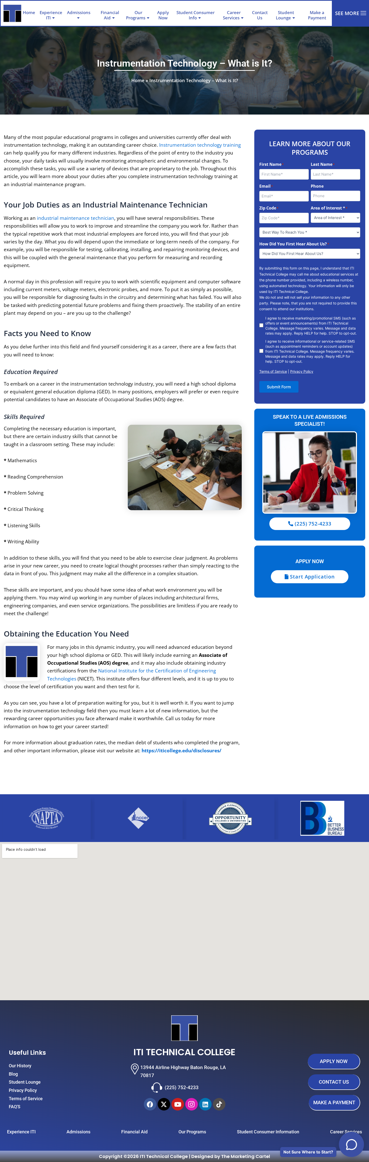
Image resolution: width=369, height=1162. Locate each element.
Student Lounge (285, 15)
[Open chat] (351, 1144)
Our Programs (135, 15)
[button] (92, 13)
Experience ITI (51, 15)
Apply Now (163, 15)
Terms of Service (273, 371)
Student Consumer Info (195, 15)
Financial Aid (110, 15)
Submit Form (279, 386)
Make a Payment (317, 15)
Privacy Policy (301, 371)
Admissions (78, 12)
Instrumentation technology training (200, 145)
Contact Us (260, 15)
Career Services (232, 15)
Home (29, 12)
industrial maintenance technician (75, 218)
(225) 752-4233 (182, 1087)
